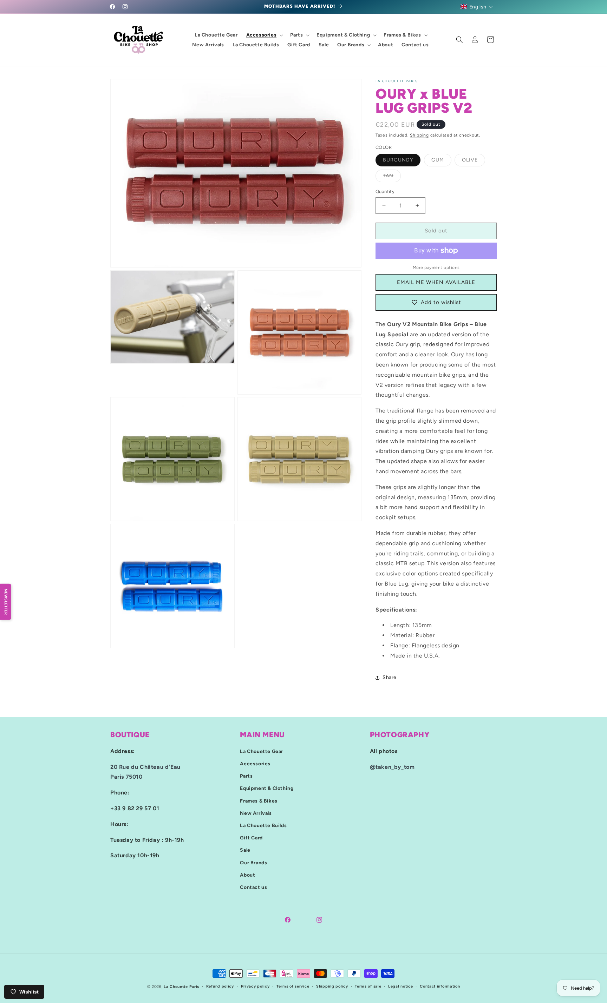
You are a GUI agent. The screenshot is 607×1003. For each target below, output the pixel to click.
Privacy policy (255, 986)
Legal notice (400, 986)
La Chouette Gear (261, 751)
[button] (477, 7)
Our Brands (253, 863)
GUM (441, 161)
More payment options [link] (436, 267)
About (247, 875)
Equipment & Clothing (266, 789)
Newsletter (6, 602)
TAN (392, 177)
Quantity (385, 191)
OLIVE (473, 161)
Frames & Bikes (258, 801)
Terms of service (292, 986)
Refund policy (220, 986)
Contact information (440, 986)
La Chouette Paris (181, 986)
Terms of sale (368, 986)
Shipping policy (332, 986)
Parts (246, 776)
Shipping (419, 135)
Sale (245, 850)
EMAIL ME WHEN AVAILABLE (436, 282)
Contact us (253, 887)
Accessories (255, 764)
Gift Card (251, 838)
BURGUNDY (401, 161)
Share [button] (390, 677)
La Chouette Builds (263, 826)
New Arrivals (256, 813)
